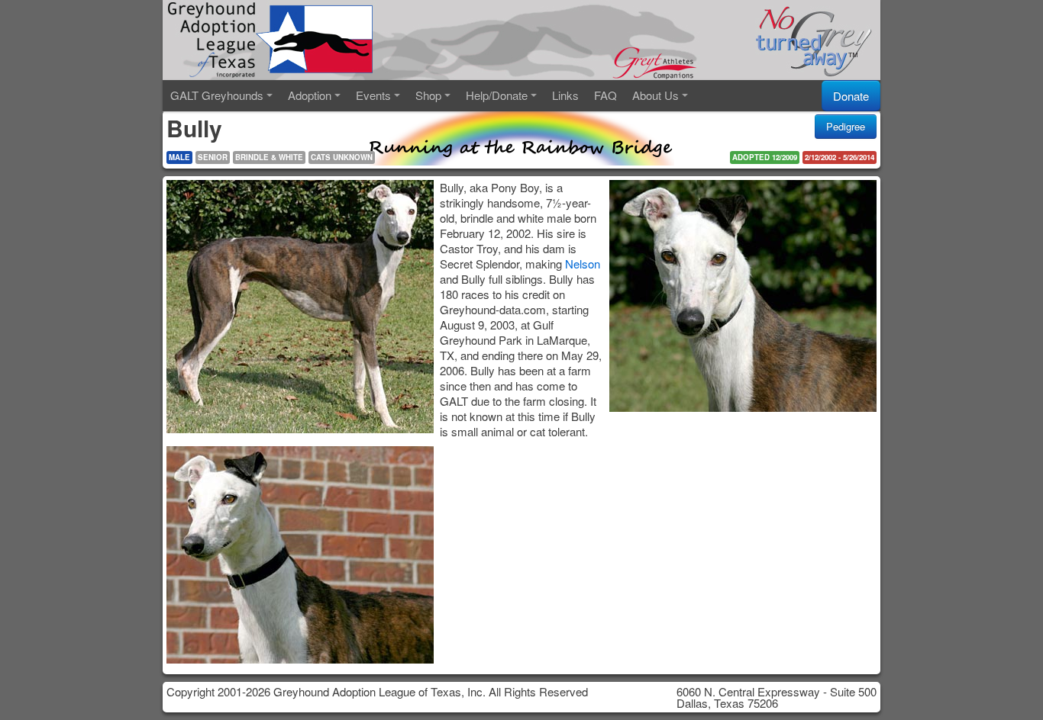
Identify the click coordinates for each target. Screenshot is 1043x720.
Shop (428, 95)
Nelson (582, 264)
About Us (655, 95)
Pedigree (845, 126)
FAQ (605, 95)
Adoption (309, 95)
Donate (851, 96)
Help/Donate (497, 95)
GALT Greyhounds (216, 95)
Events (373, 95)
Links (565, 95)
